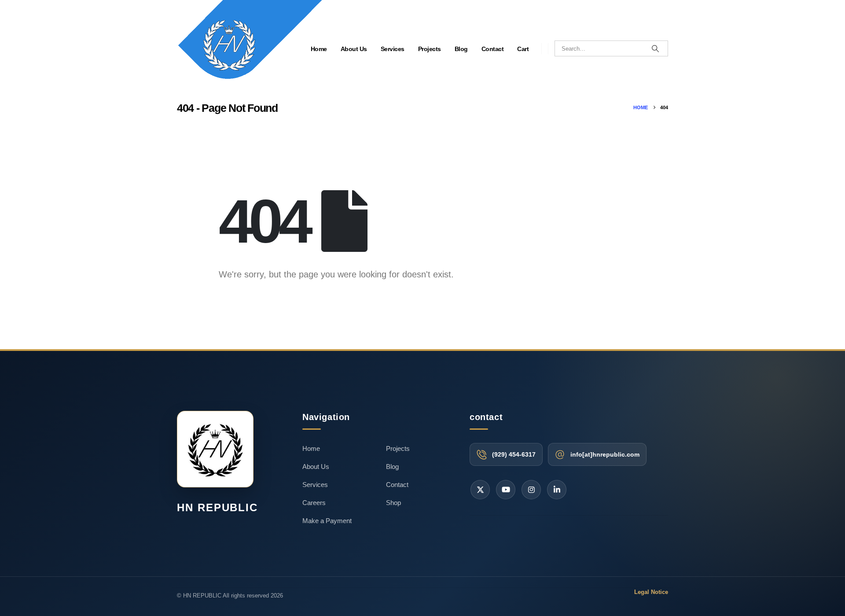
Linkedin (556, 489)
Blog (461, 48)
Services (392, 48)
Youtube (505, 489)
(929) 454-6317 (514, 454)
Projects (429, 48)
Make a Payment (327, 520)
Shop (393, 502)
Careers (314, 502)
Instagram (531, 489)
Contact (492, 48)
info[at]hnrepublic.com (604, 454)
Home (311, 448)
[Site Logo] (249, 45)
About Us (354, 48)
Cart (523, 48)
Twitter (480, 489)
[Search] (655, 48)
